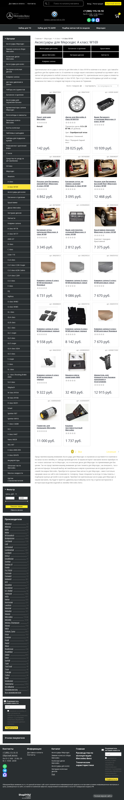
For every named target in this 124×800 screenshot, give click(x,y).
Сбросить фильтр (17, 510)
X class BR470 (13, 455)
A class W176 (13, 228)
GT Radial (8, 590)
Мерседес (10, 171)
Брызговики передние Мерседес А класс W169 (105, 231)
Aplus (7, 532)
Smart (10, 408)
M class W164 (13, 392)
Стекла (9, 153)
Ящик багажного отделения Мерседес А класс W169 (105, 119)
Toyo (7, 669)
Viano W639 (12, 439)
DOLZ (7, 556)
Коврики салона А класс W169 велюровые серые (76, 281)
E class (10, 286)
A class (10, 181)
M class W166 (13, 398)
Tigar (7, 663)
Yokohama (9, 684)
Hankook (8, 593)
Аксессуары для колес (15, 64)
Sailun (7, 654)
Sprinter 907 (12, 413)
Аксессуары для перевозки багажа (13, 101)
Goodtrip (8, 585)
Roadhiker (9, 652)
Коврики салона (12, 77)
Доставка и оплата (16, 3)
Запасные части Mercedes (14, 466)
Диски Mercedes (14, 208)
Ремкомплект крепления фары (16, 147)
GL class (11, 312)
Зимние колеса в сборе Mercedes (15, 50)
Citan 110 (11, 254)
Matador (8, 611)
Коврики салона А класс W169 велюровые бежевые (48, 282)
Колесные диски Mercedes (12, 57)
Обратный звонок (113, 3)
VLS (9, 429)
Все (80, 451)
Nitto (7, 628)
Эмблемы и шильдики (15, 133)
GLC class (11, 328)
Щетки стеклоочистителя (15, 479)
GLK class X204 (14, 348)
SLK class (11, 382)
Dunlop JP (9, 564)
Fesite (7, 567)
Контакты (31, 3)
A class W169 (13, 187)
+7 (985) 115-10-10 (93, 11)
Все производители (13, 692)
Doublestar (9, 558)
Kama (7, 599)
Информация (34, 748)
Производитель (11, 689)
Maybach (11, 387)
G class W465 (13, 307)
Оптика (9, 166)
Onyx (7, 634)
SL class (11, 369)
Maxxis (7, 614)
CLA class (11, 260)
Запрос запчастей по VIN (54, 19)
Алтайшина (9, 687)
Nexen (7, 625)
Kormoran (9, 602)
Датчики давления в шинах (14, 83)
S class (10, 364)
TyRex (7, 675)
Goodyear (9, 588)
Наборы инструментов (15, 89)
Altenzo (8, 526)
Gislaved (8, 579)
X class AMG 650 (14, 450)
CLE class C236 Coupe (16, 265)
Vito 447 (11, 445)
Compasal (9, 547)
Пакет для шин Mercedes (44, 118)
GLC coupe (12, 333)
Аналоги (11, 176)
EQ (9, 291)
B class (10, 244)
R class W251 (13, 403)
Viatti (7, 678)
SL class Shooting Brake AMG (17, 375)
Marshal (8, 608)
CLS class (11, 281)
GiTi (6, 582)
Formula (8, 573)
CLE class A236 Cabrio (16, 270)
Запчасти (11, 218)
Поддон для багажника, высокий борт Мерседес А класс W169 (105, 183)
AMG (7, 529)
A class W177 (13, 234)
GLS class (11, 354)
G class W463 (13, 301)
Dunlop (8, 561)
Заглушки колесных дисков (14, 70)
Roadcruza (9, 649)
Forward (8, 576)
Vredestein (9, 681)
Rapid (7, 643)
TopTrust (8, 666)
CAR (6, 544)
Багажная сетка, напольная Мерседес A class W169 (47, 232)
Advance (8, 523)
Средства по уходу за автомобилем (15, 159)
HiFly (7, 596)
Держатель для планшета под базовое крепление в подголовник (104, 378)
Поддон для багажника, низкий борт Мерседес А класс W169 (48, 183)
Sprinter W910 (13, 418)
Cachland (8, 541)
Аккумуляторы (13, 460)
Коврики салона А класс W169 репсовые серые (105, 281)
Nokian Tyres (10, 631)
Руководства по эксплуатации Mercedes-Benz (84, 755)
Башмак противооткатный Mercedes (73, 427)
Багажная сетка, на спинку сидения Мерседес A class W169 (75, 183)
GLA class (11, 317)
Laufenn (8, 605)
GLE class (11, 338)
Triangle (8, 672)
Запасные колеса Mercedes (13, 121)
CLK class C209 (14, 275)
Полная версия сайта (103, 796)
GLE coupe (12, 343)
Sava (7, 657)
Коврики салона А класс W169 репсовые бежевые (105, 330)
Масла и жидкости (15, 473)
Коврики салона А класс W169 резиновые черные (48, 330)
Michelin (8, 620)
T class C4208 (13, 424)
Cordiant (8, 553)
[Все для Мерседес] (18, 15)
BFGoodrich (9, 535)
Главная (80, 748)
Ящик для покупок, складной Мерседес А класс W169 (75, 232)
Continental (9, 550)
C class (10, 249)
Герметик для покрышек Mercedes (46, 426)
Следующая (111, 452)
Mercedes (9, 617)
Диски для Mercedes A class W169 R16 (75, 118)
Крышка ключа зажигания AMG (72, 376)
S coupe (11, 359)
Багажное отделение (15, 95)
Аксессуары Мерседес (15, 44)
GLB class (11, 322)
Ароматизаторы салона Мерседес (16, 108)
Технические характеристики (85, 764)
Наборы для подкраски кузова (15, 139)
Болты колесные (13, 128)
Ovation (8, 637)
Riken (7, 646)
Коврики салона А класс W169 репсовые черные (76, 330)
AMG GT (11, 239)
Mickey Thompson (12, 622)
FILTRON (8, 570)
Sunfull (7, 660)
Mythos (11, 296)
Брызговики (12, 202)
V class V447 (12, 434)
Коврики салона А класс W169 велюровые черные (48, 377)
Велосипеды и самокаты (16, 115)
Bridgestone (9, 538)
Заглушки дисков (14, 213)
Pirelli (7, 640)
